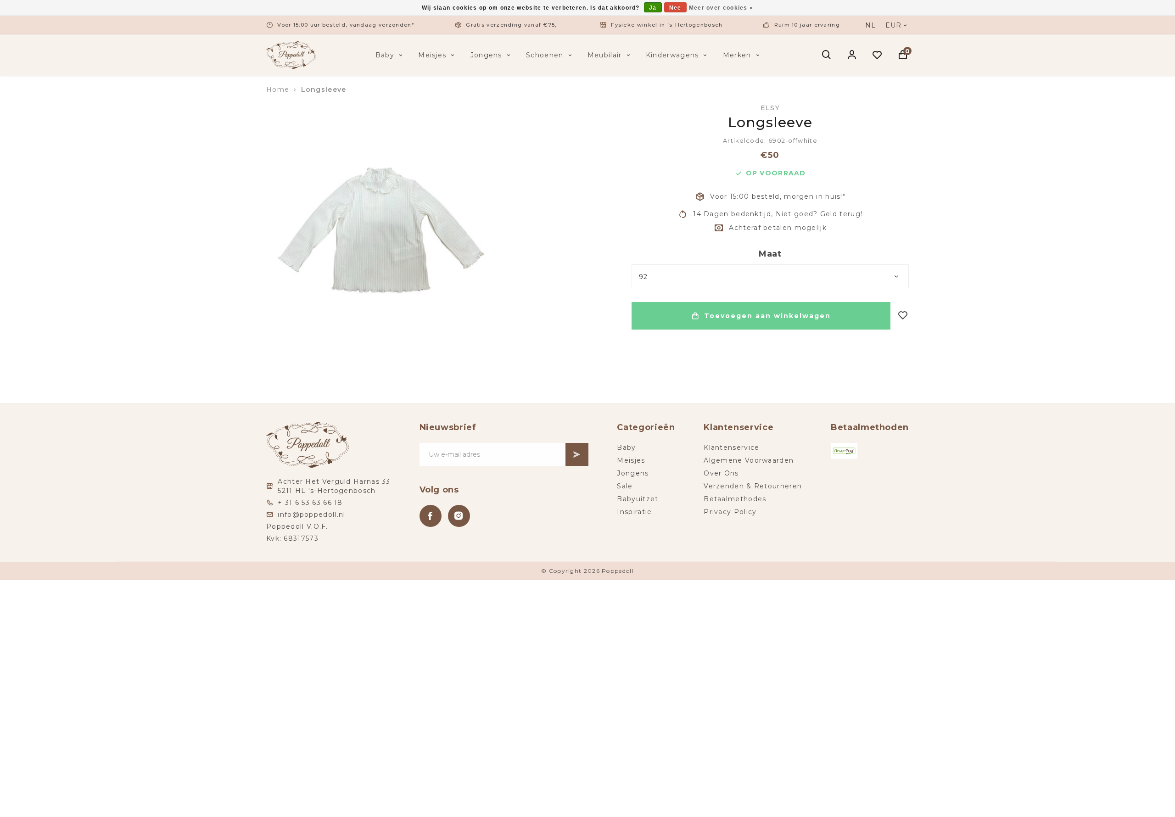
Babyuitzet (637, 499)
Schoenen (544, 55)
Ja (653, 8)
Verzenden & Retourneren (753, 486)
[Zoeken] (827, 55)
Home (277, 89)
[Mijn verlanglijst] (877, 55)
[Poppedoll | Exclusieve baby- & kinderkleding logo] (291, 54)
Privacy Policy (730, 512)
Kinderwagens (672, 55)
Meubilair (605, 55)
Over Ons (721, 473)
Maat (770, 254)
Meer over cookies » (721, 8)
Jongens (486, 55)
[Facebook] (431, 516)
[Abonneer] (576, 454)
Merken (737, 55)
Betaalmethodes (735, 499)
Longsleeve (324, 89)
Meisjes (432, 55)
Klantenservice (731, 447)
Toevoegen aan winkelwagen (767, 316)
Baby (384, 55)
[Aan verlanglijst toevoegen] (903, 316)
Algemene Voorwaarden (749, 460)
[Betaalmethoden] (844, 451)
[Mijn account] (852, 55)
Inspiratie (634, 512)
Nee (675, 8)
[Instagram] (459, 516)
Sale (624, 486)
